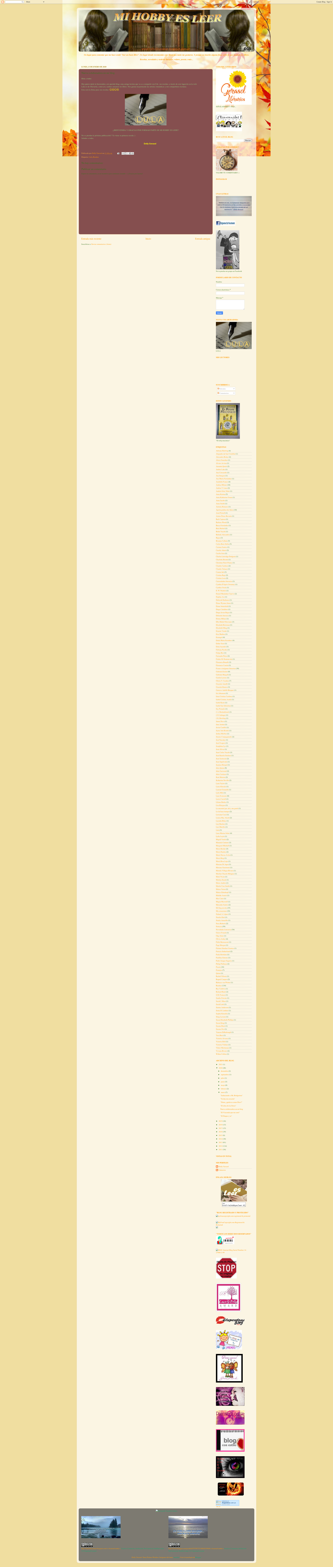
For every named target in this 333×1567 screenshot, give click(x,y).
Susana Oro (220, 1029)
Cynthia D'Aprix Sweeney (225, 584)
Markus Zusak (221, 880)
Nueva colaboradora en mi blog (231, 1109)
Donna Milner (221, 618)
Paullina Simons (222, 957)
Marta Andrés (221, 883)
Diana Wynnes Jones (223, 603)
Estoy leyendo (221, 646)
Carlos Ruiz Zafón (222, 544)
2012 (221, 1146)
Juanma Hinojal (221, 765)
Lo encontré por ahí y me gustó (227, 808)
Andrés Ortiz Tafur (223, 491)
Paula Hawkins (221, 954)
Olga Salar (220, 936)
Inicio (148, 238)
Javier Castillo (221, 727)
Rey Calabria (220, 988)
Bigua (218, 538)
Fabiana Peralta (221, 650)
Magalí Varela (221, 839)
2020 (221, 1068)
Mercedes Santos (222, 905)
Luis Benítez (220, 824)
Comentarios (224, 393)
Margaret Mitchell (222, 845)
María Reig (220, 858)
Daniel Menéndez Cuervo (225, 594)
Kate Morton (220, 777)
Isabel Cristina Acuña (223, 699)
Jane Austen (220, 724)
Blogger (198, 1557)
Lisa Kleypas (220, 805)
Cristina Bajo (220, 575)
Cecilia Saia (220, 553)
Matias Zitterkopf (222, 892)
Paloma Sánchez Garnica (225, 948)
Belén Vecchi (220, 531)
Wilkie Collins (221, 1054)
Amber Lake (220, 469)
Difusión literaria (222, 615)
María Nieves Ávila (223, 855)
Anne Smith (220, 503)
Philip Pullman (221, 964)
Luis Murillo (220, 827)
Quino (218, 973)
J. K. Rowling (221, 718)
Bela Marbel (220, 528)
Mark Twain (220, 876)
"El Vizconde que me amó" (230, 1112)
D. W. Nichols (221, 590)
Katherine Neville (222, 780)
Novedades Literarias (223, 929)
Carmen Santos (221, 547)
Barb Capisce (220, 519)
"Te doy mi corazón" (227, 1099)
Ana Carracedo (221, 472)
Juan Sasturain (221, 758)
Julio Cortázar (221, 774)
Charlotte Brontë (222, 559)
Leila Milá (219, 793)
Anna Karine (220, 494)
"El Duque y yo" (226, 1116)
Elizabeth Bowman (223, 625)
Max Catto (219, 898)
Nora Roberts (221, 923)
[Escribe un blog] (125, 153)
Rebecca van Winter (223, 982)
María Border (221, 849)
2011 (221, 1149)
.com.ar (229, 1503)
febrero (224, 1088)
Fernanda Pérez (221, 656)
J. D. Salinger (221, 715)
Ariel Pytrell (220, 513)
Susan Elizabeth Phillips (224, 1020)
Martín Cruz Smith (223, 886)
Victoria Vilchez (222, 1044)
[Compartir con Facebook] (130, 153)
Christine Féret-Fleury (224, 562)
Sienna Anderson (222, 1007)
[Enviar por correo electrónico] (122, 153)
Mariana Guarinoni (223, 867)
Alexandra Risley (222, 457)
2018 (221, 1124)
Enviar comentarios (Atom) (101, 244)
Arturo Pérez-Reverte (224, 516)
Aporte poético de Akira (224, 510)
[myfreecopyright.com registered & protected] (233, 1216)
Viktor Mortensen (222, 1048)
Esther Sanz (220, 643)
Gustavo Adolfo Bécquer (225, 690)
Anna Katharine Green (224, 497)
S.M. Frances (220, 995)
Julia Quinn (220, 768)
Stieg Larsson (221, 1017)
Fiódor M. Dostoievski (224, 659)
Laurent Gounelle (222, 789)
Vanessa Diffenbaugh (223, 1032)
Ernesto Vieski (221, 631)
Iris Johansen (220, 693)
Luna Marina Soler (222, 833)
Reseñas (96, 157)
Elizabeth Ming (221, 628)
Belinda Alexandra (222, 534)
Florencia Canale (222, 665)
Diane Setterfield (222, 606)
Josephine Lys (221, 746)
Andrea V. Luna (221, 488)
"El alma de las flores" (228, 1106)
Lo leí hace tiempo (222, 811)
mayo (223, 1085)
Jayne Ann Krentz (222, 730)
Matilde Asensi (221, 895)
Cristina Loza (221, 578)
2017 (221, 1128)
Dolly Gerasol (224, 1166)
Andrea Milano (221, 485)
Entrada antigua (202, 238)
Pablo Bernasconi (222, 942)
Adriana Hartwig (222, 450)
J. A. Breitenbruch (222, 712)
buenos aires (226, 1504)
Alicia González (222, 460)
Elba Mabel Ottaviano (224, 622)
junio (223, 1081)
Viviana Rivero (221, 1051)
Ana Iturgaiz (220, 475)
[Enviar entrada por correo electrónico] (118, 153)
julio (223, 1078)
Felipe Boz (220, 653)
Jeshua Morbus (221, 733)
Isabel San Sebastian (223, 706)
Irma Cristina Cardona (224, 696)
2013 (221, 1142)
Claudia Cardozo (222, 566)
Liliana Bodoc (221, 802)
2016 (221, 1131)
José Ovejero (220, 743)
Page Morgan (221, 945)
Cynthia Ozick (221, 587)
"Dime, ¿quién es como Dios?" (231, 1102)
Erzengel (219, 637)
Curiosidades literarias (224, 581)
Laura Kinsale (221, 786)
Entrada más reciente (91, 238)
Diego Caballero (222, 609)
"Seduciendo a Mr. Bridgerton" (231, 1095)
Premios (219, 970)
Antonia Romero (222, 506)
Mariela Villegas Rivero (224, 870)
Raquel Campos (221, 979)
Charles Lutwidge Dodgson (226, 556)
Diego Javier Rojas (222, 612)
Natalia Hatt (220, 917)
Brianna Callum (221, 541)
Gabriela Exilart (222, 671)
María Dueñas (221, 852)
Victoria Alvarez (222, 1038)
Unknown (222, 1170)
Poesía (218, 967)
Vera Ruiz (219, 1035)
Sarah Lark (220, 1004)
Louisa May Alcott (222, 817)
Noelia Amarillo (222, 920)
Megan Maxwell (222, 901)
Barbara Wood (221, 522)
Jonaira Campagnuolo (224, 737)
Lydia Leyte (220, 836)
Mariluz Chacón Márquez (225, 873)
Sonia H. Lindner (222, 1010)
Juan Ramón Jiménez (223, 755)
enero (223, 1092)
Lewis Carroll (221, 799)
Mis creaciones (221, 911)
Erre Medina (220, 634)
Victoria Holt (221, 1041)
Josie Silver (220, 749)
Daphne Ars (220, 597)
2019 (221, 1121)
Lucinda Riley (221, 821)
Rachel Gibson (221, 976)
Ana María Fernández (224, 478)
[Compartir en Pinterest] (132, 153)
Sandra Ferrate (221, 998)
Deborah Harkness (222, 600)
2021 (221, 1064)
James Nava (220, 721)
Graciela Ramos (221, 687)
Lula (90, 157)
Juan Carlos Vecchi (223, 752)
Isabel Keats (220, 702)
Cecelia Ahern (221, 550)
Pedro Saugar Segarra (224, 961)
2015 (221, 1135)
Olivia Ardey (220, 939)
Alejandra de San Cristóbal (225, 454)
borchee (176, 1557)
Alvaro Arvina (221, 463)
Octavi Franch (221, 932)
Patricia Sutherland (223, 951)
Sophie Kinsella (221, 1013)
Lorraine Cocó (221, 814)
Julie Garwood (221, 771)
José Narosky (220, 740)
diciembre (225, 1071)
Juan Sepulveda (221, 762)
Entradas (222, 389)
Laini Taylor (220, 783)
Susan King (220, 1023)
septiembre (225, 1074)
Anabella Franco (222, 482)
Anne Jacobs (220, 500)
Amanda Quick (221, 466)
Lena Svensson (221, 796)
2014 (221, 1139)
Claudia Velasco (222, 569)
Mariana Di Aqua (222, 864)
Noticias (219, 926)
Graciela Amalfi (222, 684)
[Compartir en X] (127, 153)
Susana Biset (220, 1026)
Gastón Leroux (221, 677)
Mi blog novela (221, 908)
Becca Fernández (222, 525)
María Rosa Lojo (222, 861)
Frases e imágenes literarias (226, 668)
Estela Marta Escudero (224, 640)
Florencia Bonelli (222, 662)
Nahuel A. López (222, 914)
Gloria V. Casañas (222, 681)
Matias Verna (220, 889)
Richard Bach (221, 992)
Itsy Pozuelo (220, 709)
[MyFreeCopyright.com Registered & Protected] (234, 1225)
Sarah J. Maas (221, 1001)
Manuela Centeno (222, 842)
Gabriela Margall (222, 674)
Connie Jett (220, 572)
